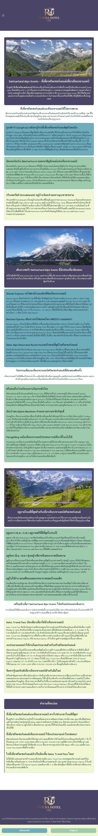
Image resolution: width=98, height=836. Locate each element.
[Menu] (3, 15)
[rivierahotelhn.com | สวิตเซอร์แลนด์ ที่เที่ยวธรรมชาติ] (49, 15)
